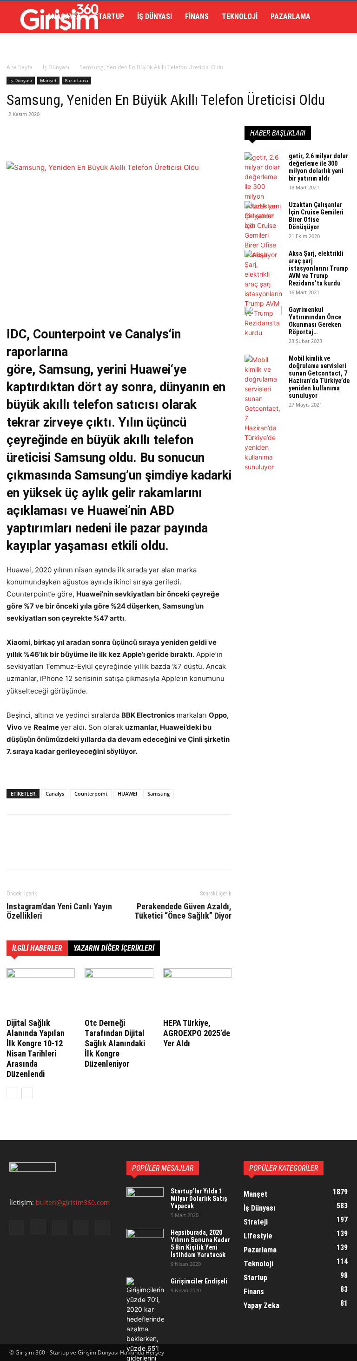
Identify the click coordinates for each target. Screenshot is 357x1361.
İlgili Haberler (37, 948)
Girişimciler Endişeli (199, 1281)
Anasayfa (64, 16)
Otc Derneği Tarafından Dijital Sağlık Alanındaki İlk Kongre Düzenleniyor (115, 1043)
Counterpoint (90, 793)
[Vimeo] (80, 1227)
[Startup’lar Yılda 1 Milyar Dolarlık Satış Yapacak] (145, 1200)
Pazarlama (291, 16)
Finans (197, 16)
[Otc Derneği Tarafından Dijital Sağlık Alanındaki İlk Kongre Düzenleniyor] (119, 991)
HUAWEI (127, 793)
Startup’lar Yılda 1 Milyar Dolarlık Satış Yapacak (199, 1198)
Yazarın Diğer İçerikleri (113, 948)
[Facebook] (16, 135)
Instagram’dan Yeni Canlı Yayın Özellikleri (59, 911)
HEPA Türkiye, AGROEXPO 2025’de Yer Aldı (196, 1033)
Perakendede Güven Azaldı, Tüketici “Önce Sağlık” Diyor (182, 911)
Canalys (55, 793)
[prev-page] (12, 1093)
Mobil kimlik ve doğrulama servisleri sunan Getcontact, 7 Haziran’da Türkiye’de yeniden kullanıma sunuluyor (319, 377)
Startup (109, 16)
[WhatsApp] (80, 135)
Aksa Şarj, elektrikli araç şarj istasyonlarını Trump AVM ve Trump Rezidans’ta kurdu (318, 268)
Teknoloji (240, 16)
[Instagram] (38, 1226)
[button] (336, 17)
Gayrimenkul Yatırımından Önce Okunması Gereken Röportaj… (315, 321)
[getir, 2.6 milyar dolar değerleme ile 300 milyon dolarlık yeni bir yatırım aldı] (263, 191)
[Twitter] (37, 135)
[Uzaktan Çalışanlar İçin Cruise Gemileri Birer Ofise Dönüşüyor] (263, 230)
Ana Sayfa (20, 67)
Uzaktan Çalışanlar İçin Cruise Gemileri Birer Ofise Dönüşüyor (316, 216)
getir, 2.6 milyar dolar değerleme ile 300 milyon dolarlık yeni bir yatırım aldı (318, 167)
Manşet (48, 80)
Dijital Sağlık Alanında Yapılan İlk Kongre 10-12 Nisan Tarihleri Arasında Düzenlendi (36, 1048)
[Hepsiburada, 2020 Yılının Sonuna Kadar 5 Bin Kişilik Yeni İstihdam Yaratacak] (145, 1242)
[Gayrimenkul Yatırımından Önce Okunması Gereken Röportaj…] (263, 319)
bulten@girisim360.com (73, 1202)
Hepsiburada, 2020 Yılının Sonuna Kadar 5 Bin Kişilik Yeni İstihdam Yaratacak (200, 1243)
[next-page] (27, 1093)
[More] (102, 135)
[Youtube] (102, 1227)
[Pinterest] (58, 135)
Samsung (158, 793)
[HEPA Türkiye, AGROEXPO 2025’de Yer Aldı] (197, 991)
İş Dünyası (154, 16)
